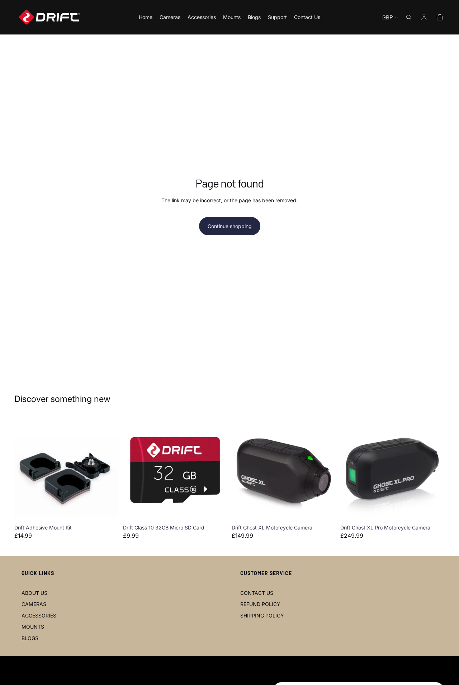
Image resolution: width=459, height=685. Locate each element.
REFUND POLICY (260, 604)
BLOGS (30, 638)
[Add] (107, 510)
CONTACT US (256, 593)
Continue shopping (230, 226)
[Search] (409, 17)
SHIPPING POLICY (262, 615)
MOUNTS (33, 627)
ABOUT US (34, 593)
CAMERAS (34, 604)
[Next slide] (108, 469)
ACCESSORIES (39, 615)
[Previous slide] (25, 469)
